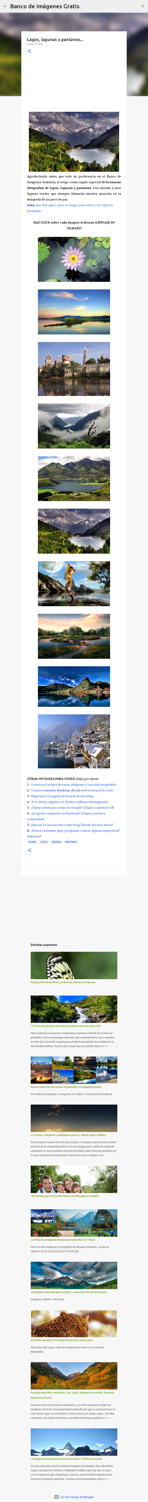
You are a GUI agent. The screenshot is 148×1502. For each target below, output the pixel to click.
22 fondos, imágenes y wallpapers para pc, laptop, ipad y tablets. (68, 1135)
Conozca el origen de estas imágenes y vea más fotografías (73, 784)
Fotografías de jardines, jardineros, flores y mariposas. (63, 982)
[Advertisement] (74, 85)
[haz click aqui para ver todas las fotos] (74, 170)
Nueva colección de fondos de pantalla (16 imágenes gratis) (66, 1087)
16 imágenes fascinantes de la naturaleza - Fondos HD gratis (66, 1458)
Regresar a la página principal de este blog (62, 796)
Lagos (43, 842)
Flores (32, 842)
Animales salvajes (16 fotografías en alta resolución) (62, 1340)
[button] (29, 51)
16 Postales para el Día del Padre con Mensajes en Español (65, 1196)
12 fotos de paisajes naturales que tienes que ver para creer (66, 1025)
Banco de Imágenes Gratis (44, 6)
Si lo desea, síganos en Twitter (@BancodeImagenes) (69, 802)
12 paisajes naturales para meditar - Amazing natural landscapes (69, 1292)
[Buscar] (84, 6)
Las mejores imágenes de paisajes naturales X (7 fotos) (63, 1239)
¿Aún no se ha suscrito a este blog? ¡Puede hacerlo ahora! (72, 825)
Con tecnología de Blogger (76, 1497)
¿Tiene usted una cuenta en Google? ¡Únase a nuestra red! (72, 807)
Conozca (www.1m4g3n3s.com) (72, 790)
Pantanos (71, 842)
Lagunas (56, 842)
